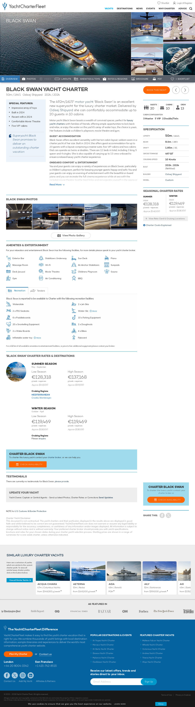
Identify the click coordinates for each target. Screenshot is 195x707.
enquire (42, 438)
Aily (146, 584)
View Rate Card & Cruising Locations (167, 218)
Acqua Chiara (47, 584)
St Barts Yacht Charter (103, 649)
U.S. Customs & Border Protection (30, 511)
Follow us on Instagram (23, 675)
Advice (182, 8)
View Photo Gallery (73, 235)
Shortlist (165, 3)
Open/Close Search (190, 8)
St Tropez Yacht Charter (104, 640)
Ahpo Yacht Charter (151, 662)
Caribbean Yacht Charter (104, 662)
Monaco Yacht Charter (103, 644)
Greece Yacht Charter (103, 653)
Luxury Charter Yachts (15, 16)
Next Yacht (185, 90)
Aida (112, 584)
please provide (62, 481)
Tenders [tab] (41, 290)
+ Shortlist (183, 79)
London (8, 662)
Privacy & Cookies (183, 695)
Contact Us (9, 681)
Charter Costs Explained (158, 225)
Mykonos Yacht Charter (103, 657)
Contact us (45, 654)
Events (150, 8)
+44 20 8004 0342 (16, 665)
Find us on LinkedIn (31, 675)
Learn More (120, 704)
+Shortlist (190, 16)
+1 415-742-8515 (46, 665)
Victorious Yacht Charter (153, 649)
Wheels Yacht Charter (152, 644)
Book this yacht (156, 90)
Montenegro (45, 397)
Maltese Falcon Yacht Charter (156, 640)
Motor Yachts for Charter (38, 16)
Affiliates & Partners (45, 681)
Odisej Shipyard (61, 110)
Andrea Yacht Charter (152, 653)
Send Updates (106, 497)
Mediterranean (41, 394)
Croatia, (36, 397)
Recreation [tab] (19, 290)
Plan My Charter (18, 654)
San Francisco (44, 662)
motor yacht (84, 102)
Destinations (125, 8)
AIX (182, 584)
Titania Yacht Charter (152, 657)
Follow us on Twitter (15, 675)
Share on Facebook (162, 515)
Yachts (109, 8)
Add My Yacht (25, 681)
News (139, 8)
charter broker (54, 457)
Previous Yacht (176, 90)
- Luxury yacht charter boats (30, 6)
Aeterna (79, 584)
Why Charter (167, 8)
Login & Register (184, 3)
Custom (169, 180)
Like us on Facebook (7, 675)
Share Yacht (168, 515)
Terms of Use (166, 695)
